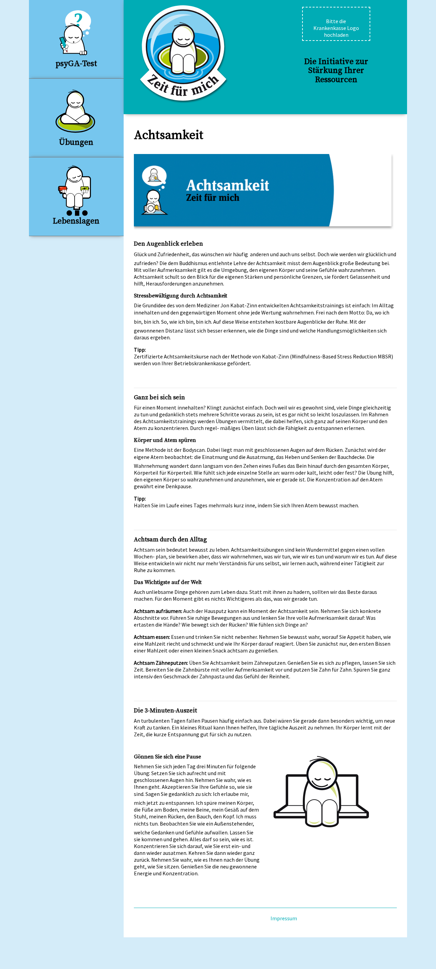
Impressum (283, 918)
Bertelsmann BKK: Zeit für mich (184, 54)
